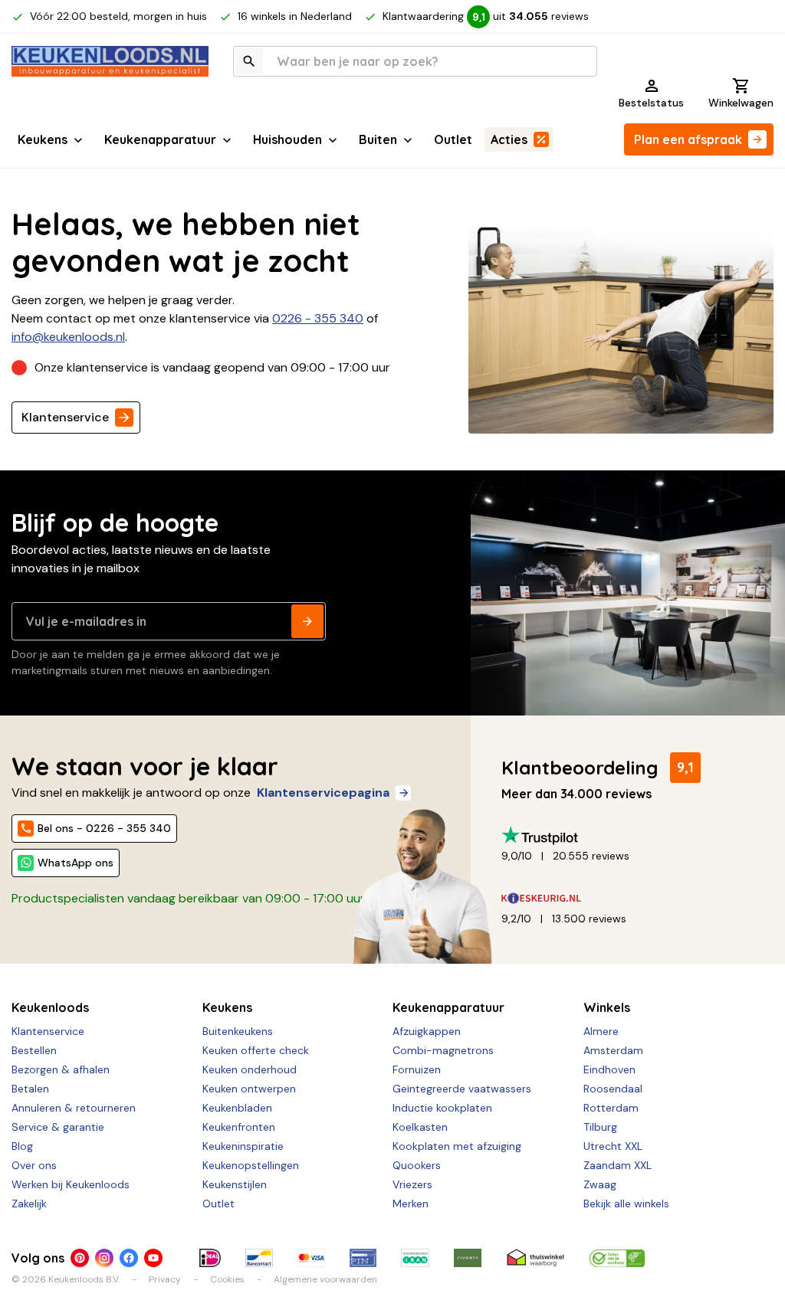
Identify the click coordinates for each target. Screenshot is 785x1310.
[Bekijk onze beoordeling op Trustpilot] (631, 835)
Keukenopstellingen (250, 1165)
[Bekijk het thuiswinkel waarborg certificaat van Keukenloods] (535, 1258)
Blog (22, 1146)
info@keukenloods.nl (68, 337)
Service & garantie (57, 1127)
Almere (601, 1031)
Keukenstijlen (234, 1184)
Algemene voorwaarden (325, 1279)
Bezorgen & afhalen (60, 1069)
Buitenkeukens (237, 1031)
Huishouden (287, 139)
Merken (410, 1203)
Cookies (227, 1279)
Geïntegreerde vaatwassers (461, 1088)
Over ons (34, 1165)
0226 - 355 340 (317, 318)
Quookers (416, 1165)
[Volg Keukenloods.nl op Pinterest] (80, 1258)
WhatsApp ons (75, 863)
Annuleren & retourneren (73, 1108)
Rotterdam (611, 1108)
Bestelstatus (651, 103)
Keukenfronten (238, 1127)
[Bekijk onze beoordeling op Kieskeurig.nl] (631, 898)
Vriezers (412, 1184)
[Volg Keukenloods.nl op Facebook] (129, 1258)
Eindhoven (609, 1069)
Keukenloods (50, 1007)
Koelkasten (420, 1127)
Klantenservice (65, 417)
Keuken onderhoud (249, 1069)
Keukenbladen (237, 1108)
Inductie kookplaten (442, 1108)
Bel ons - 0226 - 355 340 (104, 828)
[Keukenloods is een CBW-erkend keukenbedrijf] (617, 1258)
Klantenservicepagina (323, 792)
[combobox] (415, 61)
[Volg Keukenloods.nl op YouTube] (153, 1258)
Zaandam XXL (617, 1165)
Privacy (165, 1279)
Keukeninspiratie (243, 1146)
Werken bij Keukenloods (70, 1184)
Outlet (453, 139)
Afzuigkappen (426, 1031)
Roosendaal (612, 1088)
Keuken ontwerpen (249, 1088)
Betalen (30, 1088)
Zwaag (599, 1184)
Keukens (42, 139)
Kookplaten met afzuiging (456, 1146)
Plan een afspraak (688, 139)
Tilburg (600, 1127)
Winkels (606, 1007)
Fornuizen (416, 1069)
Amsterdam (613, 1050)
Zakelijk (29, 1203)
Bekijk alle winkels (626, 1203)
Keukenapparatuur (160, 139)
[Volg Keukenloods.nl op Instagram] (104, 1258)
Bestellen (34, 1050)
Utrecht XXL (612, 1146)
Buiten (378, 139)
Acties (509, 139)
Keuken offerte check (255, 1050)
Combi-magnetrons (443, 1050)
